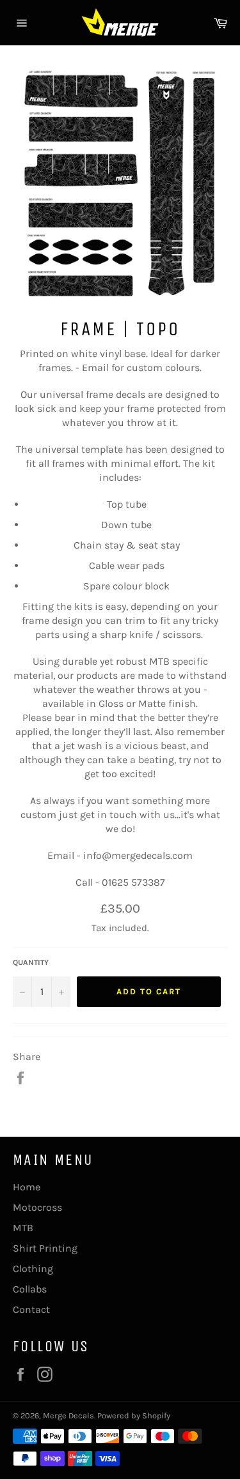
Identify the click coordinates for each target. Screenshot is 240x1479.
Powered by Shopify (133, 1415)
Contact (31, 1309)
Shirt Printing (45, 1248)
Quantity (31, 962)
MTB (23, 1228)
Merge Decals (68, 1415)
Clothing (33, 1269)
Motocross (37, 1207)
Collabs (30, 1289)
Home (26, 1187)
